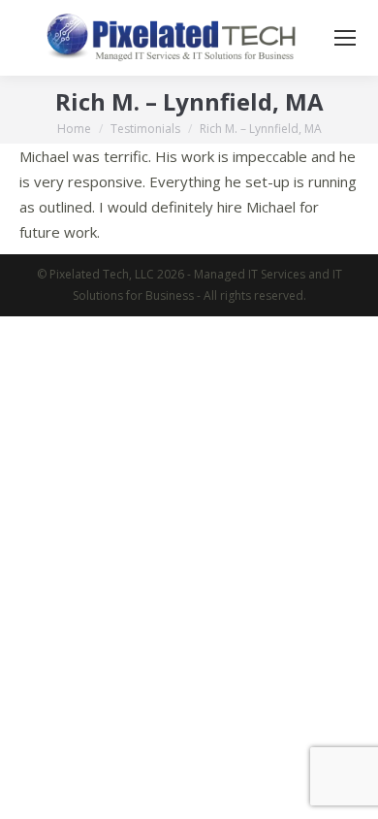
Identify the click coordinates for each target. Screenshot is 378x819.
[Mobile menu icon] (345, 37)
